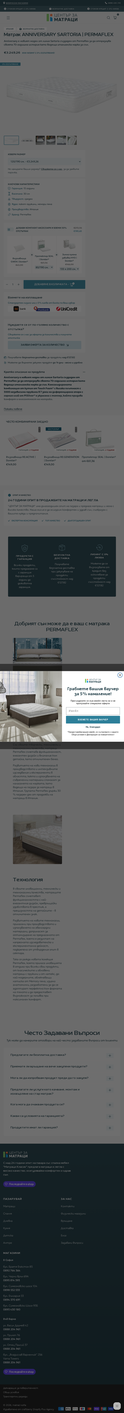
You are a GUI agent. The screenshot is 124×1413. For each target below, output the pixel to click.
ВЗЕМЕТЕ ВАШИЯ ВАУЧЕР (93, 719)
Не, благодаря (93, 727)
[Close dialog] (120, 675)
